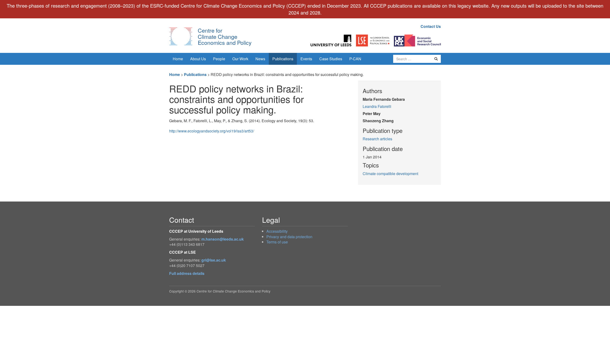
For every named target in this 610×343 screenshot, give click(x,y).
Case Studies (330, 58)
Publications (282, 58)
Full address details (186, 273)
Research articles (377, 138)
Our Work (240, 58)
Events (306, 58)
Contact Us (431, 26)
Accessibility (277, 231)
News (260, 58)
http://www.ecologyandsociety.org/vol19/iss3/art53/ (211, 131)
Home (178, 58)
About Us (198, 58)
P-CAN (355, 58)
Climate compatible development (390, 173)
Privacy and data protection (289, 236)
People (219, 58)
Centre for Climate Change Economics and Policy (225, 36)
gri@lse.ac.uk (213, 260)
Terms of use (277, 242)
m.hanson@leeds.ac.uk (222, 239)
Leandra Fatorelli (377, 106)
